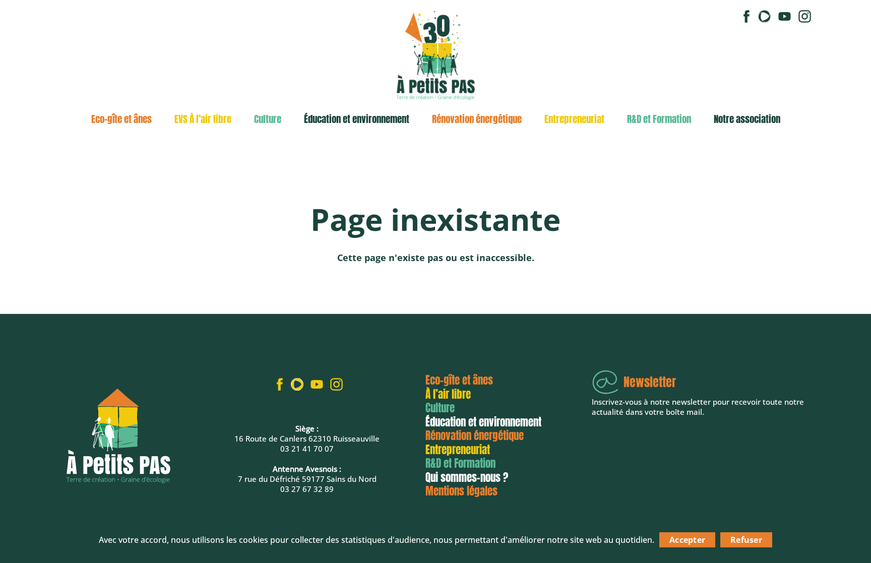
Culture (267, 119)
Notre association (747, 119)
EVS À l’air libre (202, 119)
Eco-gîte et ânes (121, 119)
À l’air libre (448, 394)
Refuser (746, 539)
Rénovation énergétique (477, 119)
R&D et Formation (659, 119)
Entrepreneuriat (574, 119)
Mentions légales (461, 491)
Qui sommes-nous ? (466, 477)
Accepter (687, 539)
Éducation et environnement (356, 119)
